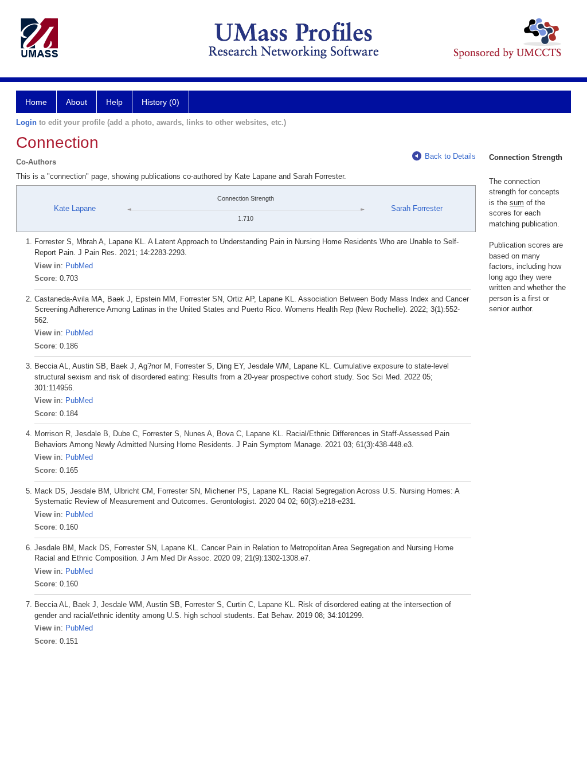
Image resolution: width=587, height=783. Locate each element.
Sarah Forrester (417, 208)
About (76, 102)
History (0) (160, 102)
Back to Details (450, 156)
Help (114, 102)
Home (36, 102)
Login (26, 122)
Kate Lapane (75, 208)
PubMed (79, 265)
